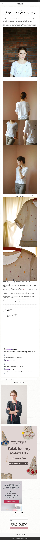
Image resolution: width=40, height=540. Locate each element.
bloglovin (23, 301)
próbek (25, 24)
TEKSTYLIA (20, 15)
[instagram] (17, 1)
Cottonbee (17, 284)
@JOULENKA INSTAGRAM (20, 534)
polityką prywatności (21, 525)
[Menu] (2, 3)
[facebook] (18, 1)
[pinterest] (23, 1)
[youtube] (20, 1)
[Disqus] (20, 333)
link (23, 289)
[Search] (39, 1)
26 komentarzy (26, 15)
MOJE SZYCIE (13, 15)
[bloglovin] (21, 1)
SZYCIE (17, 15)
